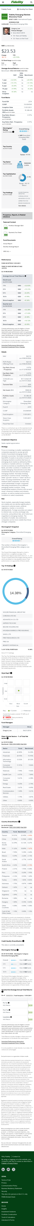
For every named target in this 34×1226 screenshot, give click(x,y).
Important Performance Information (13, 345)
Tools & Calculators (8, 1217)
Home (4, 1206)
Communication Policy (9, 1186)
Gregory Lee (15, 28)
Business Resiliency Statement (12, 1188)
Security (4, 1191)
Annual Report (7, 243)
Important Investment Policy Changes (13, 347)
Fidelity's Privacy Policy (10, 1163)
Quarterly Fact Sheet (15, 232)
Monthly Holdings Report (11, 247)
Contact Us (16, 1156)
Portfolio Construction (9, 1214)
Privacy (4, 1183)
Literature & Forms (8, 1220)
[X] (13, 1169)
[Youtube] (8, 1169)
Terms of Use (6, 1180)
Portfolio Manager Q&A (16, 225)
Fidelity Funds (6, 9)
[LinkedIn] (3, 1169)
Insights (4, 1209)
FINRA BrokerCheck (8, 1197)
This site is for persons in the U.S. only (14, 1194)
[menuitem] (3, 2)
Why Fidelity (6, 1156)
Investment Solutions (9, 1212)
